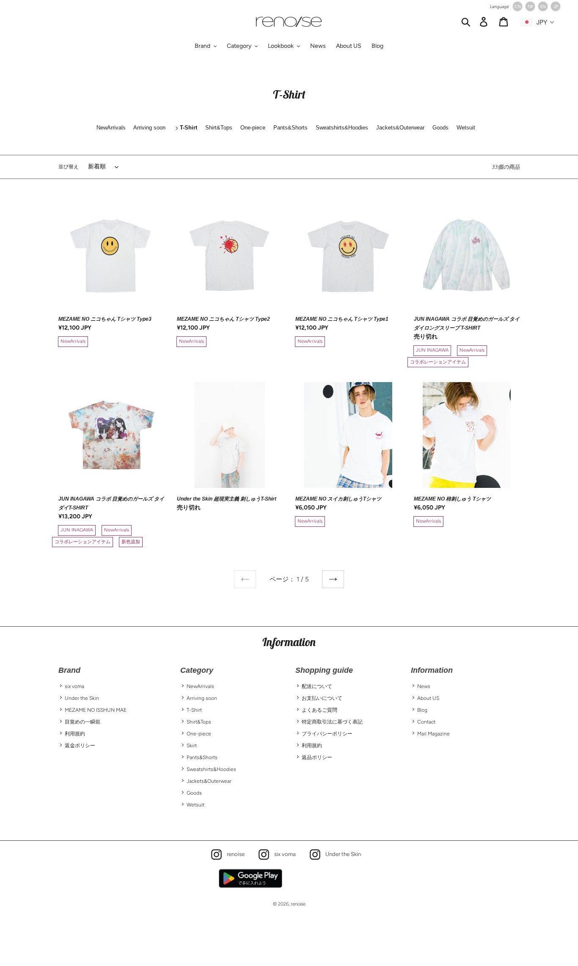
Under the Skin (82, 698)
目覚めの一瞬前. (83, 722)
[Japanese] (555, 9)
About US (428, 698)
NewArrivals (200, 686)
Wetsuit (195, 805)
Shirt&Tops (199, 722)
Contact (426, 722)
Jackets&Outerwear (209, 781)
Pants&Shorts (202, 757)
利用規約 (75, 734)
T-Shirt (194, 710)
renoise (234, 853)
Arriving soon (202, 698)
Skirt (192, 746)
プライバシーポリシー (327, 734)
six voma (74, 686)
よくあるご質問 (319, 710)
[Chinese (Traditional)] (530, 9)
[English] (543, 9)
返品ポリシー (317, 757)
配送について (317, 686)
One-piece (199, 734)
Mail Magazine (433, 734)
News (423, 686)
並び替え (68, 167)
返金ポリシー (80, 746)
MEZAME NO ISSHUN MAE (96, 710)
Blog (422, 710)
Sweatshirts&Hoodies (211, 769)
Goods (194, 793)
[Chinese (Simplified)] (517, 9)
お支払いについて (322, 698)
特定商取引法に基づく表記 (332, 722)
